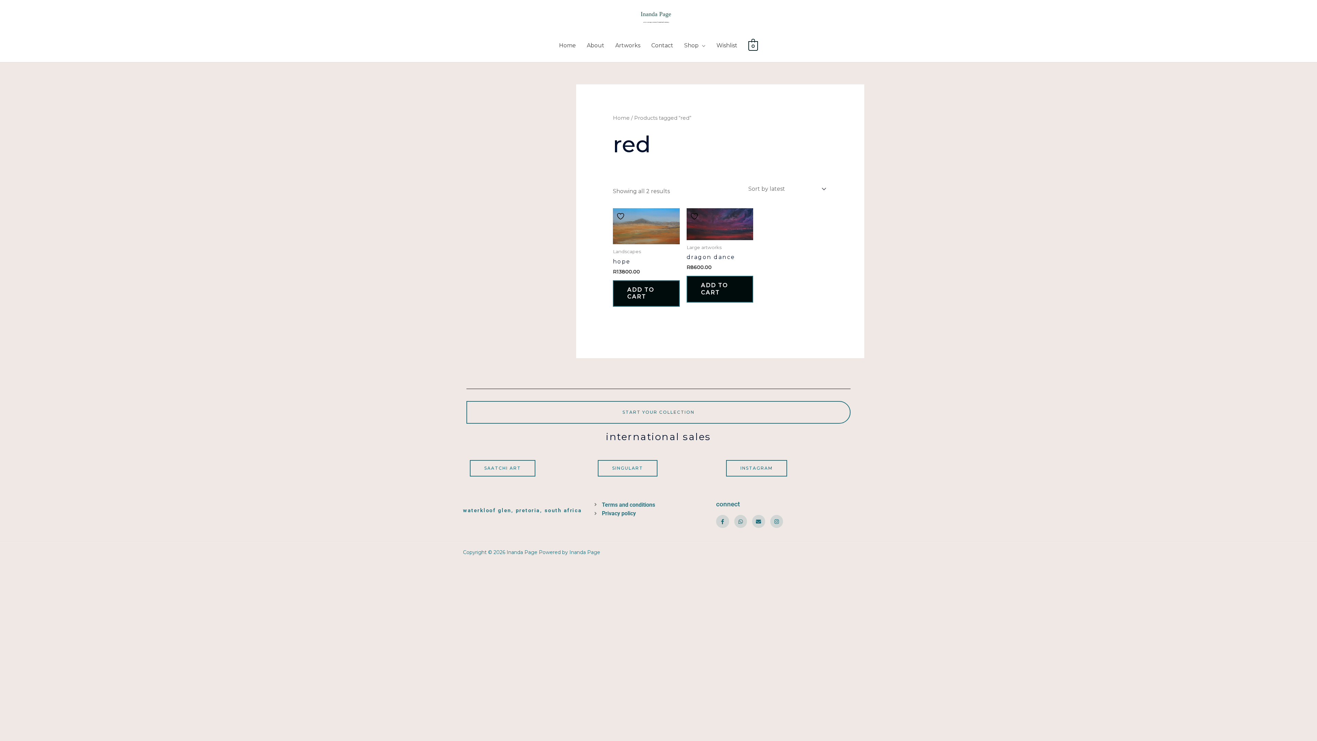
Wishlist (726, 45)
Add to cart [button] (640, 293)
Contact (662, 45)
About (595, 45)
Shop (691, 45)
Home (567, 45)
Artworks (627, 45)
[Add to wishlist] (621, 216)
